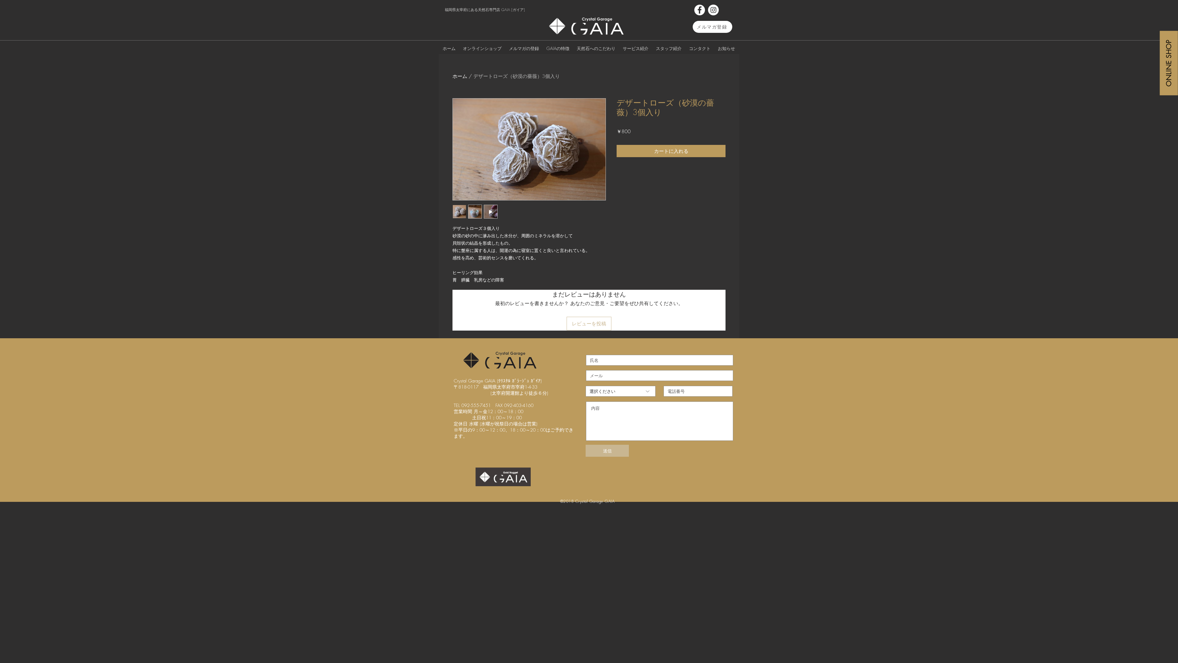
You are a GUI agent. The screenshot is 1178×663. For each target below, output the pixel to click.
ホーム (459, 76)
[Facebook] (699, 10)
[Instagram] (713, 10)
